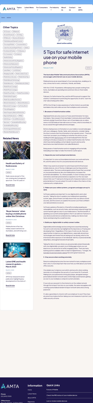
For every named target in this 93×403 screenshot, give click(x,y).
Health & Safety (8, 57)
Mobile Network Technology (11, 80)
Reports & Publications (10, 115)
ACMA (52, 120)
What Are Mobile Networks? (11, 132)
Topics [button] (19, 7)
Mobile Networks (8, 83)
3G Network (15, 31)
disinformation (59, 137)
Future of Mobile (52, 390)
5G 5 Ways (19, 34)
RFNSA (20, 115)
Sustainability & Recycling (18, 122)
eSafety (26, 47)
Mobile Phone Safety (22, 93)
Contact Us (72, 9)
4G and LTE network (9, 34)
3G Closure (7, 31)
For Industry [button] (54, 7)
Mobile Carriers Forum (22, 73)
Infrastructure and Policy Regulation (13, 60)
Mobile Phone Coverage (10, 86)
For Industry (18, 54)
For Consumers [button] (42, 7)
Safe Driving (7, 119)
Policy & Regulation (9, 109)
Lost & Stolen (16, 70)
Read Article (10, 185)
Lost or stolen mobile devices (56, 401)
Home (3, 17)
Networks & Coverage (10, 106)
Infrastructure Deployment (11, 64)
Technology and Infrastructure (12, 128)
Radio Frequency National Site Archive (14, 112)
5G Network (7, 38)
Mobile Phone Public (9, 93)
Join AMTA (80, 9)
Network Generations (10, 102)
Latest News (7, 70)
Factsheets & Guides (9, 51)
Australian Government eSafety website (55, 253)
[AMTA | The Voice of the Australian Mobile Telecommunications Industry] (9, 8)
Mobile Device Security (10, 77)
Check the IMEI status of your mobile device (61, 395)
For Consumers (8, 54)
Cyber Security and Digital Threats (13, 47)
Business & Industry (18, 38)
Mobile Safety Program (10, 96)
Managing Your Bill (8, 73)
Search (89, 9)
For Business (21, 51)
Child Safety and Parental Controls (13, 41)
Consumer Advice (21, 44)
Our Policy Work (22, 106)
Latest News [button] (29, 7)
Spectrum (6, 122)
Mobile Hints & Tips (24, 77)
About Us (63, 9)
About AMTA (32, 398)
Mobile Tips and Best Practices (12, 99)
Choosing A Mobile (9, 44)
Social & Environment (18, 119)
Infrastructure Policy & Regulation (13, 67)
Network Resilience (23, 102)
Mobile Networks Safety (22, 83)
